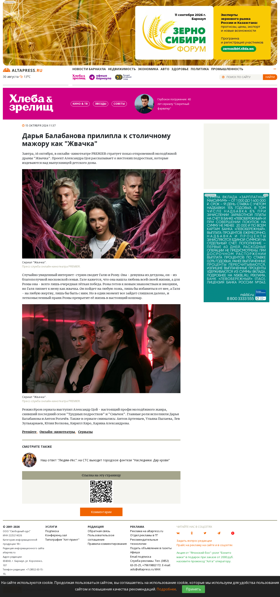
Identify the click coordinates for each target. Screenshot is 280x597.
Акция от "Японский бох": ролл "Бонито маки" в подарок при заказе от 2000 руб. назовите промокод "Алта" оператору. (205, 557)
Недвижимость (122, 69)
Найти (270, 77)
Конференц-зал (56, 535)
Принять (193, 589)
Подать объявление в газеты (151, 548)
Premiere (29, 432)
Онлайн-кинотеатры (57, 432)
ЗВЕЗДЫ (100, 104)
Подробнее (166, 589)
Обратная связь (99, 531)
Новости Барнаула (89, 69)
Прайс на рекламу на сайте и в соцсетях (205, 545)
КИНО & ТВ (80, 104)
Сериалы (85, 432)
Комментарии (101, 512)
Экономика (148, 69)
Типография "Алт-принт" (62, 539)
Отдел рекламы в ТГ (144, 535)
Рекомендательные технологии (144, 542)
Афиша (135, 552)
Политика (200, 69)
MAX (158, 569)
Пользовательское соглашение (101, 537)
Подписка (52, 531)
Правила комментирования (107, 544)
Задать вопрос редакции (194, 541)
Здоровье (180, 69)
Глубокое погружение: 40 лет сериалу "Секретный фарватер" (174, 103)
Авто (165, 69)
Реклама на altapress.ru (146, 531)
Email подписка (140, 557)
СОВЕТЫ (119, 104)
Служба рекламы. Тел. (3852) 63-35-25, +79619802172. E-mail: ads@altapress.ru (150, 565)
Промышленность (227, 69)
